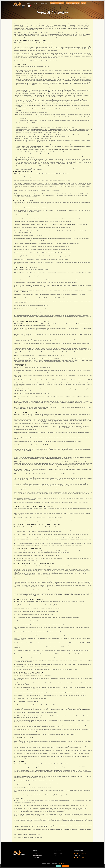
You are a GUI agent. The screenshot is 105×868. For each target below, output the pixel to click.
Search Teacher (44, 3)
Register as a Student (72, 3)
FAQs (55, 855)
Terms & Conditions (37, 855)
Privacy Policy (65, 866)
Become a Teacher (58, 853)
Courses (35, 3)
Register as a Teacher (57, 3)
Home (29, 3)
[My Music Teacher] (19, 852)
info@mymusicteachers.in (81, 853)
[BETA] (19, 4)
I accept (58, 866)
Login (83, 3)
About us (35, 853)
